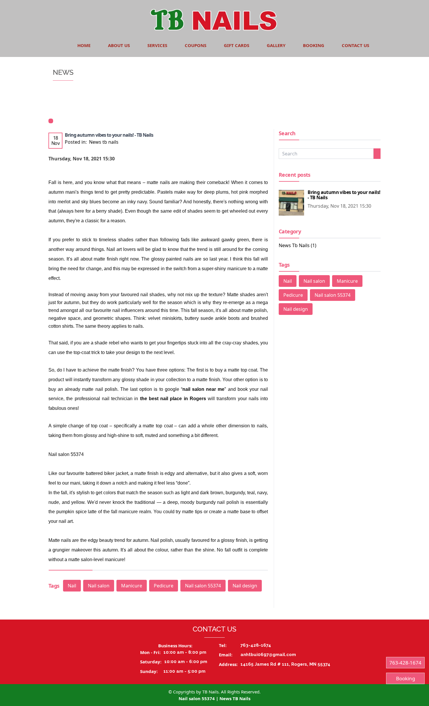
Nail (72, 585)
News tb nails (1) (297, 245)
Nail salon (98, 585)
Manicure (131, 585)
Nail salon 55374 (203, 585)
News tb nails (103, 142)
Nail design (245, 585)
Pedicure (163, 585)
